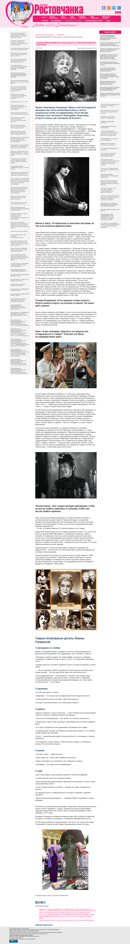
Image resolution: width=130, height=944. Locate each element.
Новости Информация (53, 17)
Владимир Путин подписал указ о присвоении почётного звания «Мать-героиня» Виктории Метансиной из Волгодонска (109, 56)
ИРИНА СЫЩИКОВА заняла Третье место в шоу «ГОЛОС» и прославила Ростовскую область (65, 917)
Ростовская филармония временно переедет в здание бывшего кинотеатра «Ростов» (109, 50)
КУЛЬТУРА (60, 35)
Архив (108, 20)
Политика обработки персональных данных (21, 935)
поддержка (22, 939)
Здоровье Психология (83, 17)
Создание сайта (13, 939)
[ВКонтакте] (36, 902)
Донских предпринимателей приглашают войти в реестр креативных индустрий (108, 83)
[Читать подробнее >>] (45, 27)
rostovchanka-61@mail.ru (32, 936)
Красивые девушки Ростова (94, 20)
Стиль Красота (72, 17)
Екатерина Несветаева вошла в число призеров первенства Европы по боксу (110, 63)
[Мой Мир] (42, 902)
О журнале (44, 20)
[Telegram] (44, 902)
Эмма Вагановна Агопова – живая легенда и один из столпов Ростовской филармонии (66, 920)
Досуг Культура (64, 17)
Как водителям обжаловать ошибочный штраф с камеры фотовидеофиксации (108, 69)
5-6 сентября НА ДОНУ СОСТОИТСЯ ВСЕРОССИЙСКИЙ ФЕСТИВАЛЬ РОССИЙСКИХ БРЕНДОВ (110, 89)
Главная (43, 17)
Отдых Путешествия (94, 17)
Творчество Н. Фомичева (106, 17)
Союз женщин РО (56, 20)
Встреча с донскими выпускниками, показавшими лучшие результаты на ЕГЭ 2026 (110, 95)
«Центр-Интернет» (31, 939)
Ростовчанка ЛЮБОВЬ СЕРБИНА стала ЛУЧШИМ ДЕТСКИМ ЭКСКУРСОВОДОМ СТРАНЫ (66, 914)
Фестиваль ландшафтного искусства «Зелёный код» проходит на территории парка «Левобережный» (110, 44)
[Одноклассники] (39, 902)
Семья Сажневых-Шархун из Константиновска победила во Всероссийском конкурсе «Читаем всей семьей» (109, 76)
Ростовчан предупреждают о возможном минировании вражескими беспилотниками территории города (108, 37)
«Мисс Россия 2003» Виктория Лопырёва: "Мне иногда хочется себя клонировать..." (65, 912)
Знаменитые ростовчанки (73, 20)
